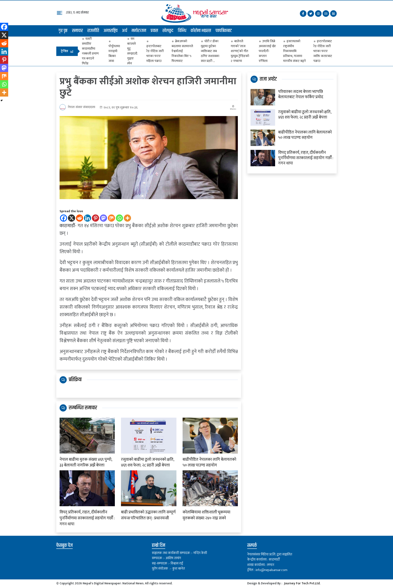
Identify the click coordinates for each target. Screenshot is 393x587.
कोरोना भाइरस (201, 30)
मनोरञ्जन (139, 30)
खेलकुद (168, 30)
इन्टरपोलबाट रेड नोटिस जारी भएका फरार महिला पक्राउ (155, 53)
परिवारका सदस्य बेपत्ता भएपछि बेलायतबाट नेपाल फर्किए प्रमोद (300, 94)
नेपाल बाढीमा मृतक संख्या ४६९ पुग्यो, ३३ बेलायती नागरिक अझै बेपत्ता (86, 462)
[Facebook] (63, 218)
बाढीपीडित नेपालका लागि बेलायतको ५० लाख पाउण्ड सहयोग (209, 462)
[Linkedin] (87, 218)
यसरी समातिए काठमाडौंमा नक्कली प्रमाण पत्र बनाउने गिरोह (90, 51)
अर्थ (124, 30)
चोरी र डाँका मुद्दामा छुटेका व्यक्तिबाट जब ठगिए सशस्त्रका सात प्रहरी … (210, 51)
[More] (127, 218)
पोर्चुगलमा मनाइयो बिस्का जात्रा (114, 53)
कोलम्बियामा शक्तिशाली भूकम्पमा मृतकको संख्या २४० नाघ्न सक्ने (206, 515)
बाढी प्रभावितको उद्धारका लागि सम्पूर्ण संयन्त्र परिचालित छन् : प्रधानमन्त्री (148, 515)
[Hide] (1, 100)
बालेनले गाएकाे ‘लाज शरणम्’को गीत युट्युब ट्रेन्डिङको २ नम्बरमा (240, 51)
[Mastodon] (103, 218)
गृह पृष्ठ (63, 30)
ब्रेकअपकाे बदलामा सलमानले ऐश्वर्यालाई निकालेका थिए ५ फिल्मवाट (182, 51)
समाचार (77, 30)
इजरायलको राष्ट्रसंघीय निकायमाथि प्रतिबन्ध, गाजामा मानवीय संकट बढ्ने (294, 51)
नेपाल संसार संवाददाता (81, 107)
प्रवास (154, 30)
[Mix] (111, 218)
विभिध (182, 30)
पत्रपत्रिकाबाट (224, 30)
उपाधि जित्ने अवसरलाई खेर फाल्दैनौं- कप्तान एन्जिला (267, 51)
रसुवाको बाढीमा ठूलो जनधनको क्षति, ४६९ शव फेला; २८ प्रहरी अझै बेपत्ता (147, 462)
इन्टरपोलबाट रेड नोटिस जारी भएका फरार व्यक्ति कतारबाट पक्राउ (322, 51)
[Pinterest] (95, 218)
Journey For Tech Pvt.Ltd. (302, 583)
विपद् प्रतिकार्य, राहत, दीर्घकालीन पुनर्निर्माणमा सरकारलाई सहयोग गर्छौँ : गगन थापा (87, 518)
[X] (71, 218)
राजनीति (93, 30)
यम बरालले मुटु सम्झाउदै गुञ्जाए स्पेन (132, 51)
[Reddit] (79, 218)
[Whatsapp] (119, 218)
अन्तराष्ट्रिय (110, 30)
